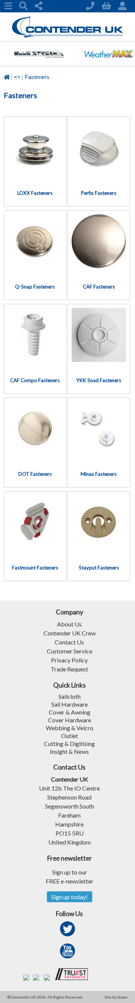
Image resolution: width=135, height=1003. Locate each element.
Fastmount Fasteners (35, 568)
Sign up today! (69, 896)
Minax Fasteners (99, 474)
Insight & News (69, 751)
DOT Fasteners (35, 474)
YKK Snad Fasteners (98, 380)
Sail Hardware (69, 704)
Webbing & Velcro (69, 727)
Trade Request (69, 669)
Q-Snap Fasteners (35, 287)
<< (17, 77)
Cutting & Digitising (69, 743)
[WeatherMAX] (109, 63)
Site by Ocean (116, 997)
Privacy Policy (69, 660)
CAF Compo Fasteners (35, 380)
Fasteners (37, 77)
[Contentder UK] (67, 35)
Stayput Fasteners (99, 568)
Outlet (69, 735)
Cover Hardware (69, 719)
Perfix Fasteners (98, 193)
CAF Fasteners (99, 287)
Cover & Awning (69, 712)
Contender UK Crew (70, 633)
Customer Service (69, 651)
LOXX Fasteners (34, 193)
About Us (69, 624)
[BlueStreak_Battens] (38, 63)
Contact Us (69, 642)
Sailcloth (69, 696)
